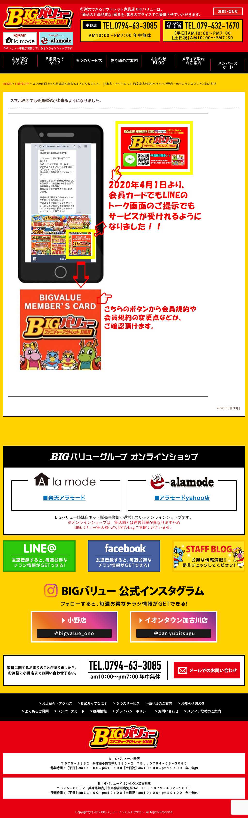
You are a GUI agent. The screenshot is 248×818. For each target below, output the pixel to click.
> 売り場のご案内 (159, 703)
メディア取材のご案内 (193, 60)
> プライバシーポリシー (131, 711)
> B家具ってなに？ (92, 703)
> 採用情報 (98, 711)
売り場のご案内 (124, 60)
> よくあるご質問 (35, 711)
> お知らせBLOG (191, 703)
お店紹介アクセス (20, 60)
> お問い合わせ (166, 711)
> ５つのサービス (126, 703)
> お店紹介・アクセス (55, 703)
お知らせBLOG (158, 60)
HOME (7, 84)
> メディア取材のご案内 (202, 711)
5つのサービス (89, 60)
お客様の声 (227, 64)
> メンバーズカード (69, 711)
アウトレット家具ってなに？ (54, 60)
